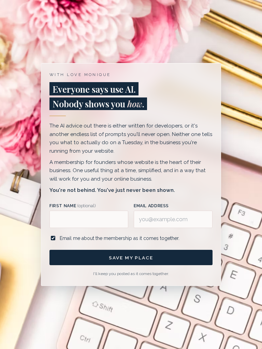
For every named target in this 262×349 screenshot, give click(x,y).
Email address (151, 205)
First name (72, 205)
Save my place (131, 257)
